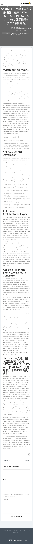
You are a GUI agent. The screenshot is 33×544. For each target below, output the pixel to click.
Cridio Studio (22, 536)
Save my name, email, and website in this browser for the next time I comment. (16, 495)
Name (4, 473)
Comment (5, 499)
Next (26, 460)
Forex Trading (18, 27)
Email (4, 479)
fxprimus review (20, 85)
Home (12, 27)
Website (5, 486)
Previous (7, 460)
